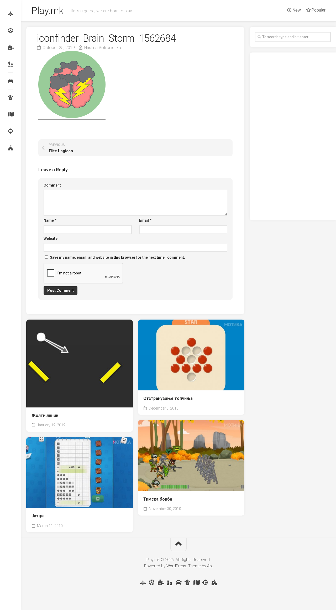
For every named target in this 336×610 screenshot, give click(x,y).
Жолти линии (45, 415)
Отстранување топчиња (168, 398)
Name (50, 220)
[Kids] (10, 97)
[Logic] (10, 47)
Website (50, 238)
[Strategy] (10, 148)
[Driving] (10, 80)
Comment (52, 185)
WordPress (176, 566)
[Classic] (10, 64)
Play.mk (48, 10)
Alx (209, 566)
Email (145, 220)
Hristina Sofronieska (102, 47)
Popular (318, 10)
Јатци (38, 515)
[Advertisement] (293, 136)
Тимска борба (157, 499)
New (296, 10)
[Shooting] (10, 131)
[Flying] (10, 13)
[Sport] (10, 30)
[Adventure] (10, 114)
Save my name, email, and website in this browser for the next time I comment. (117, 257)
